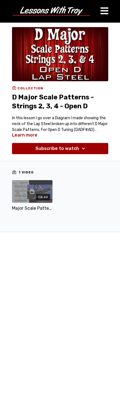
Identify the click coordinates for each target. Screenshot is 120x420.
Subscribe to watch (57, 148)
